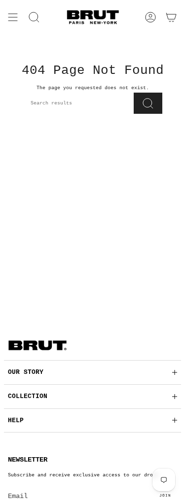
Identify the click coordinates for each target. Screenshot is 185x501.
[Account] (150, 17)
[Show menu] (12, 17)
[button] (34, 17)
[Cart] (171, 17)
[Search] (148, 103)
